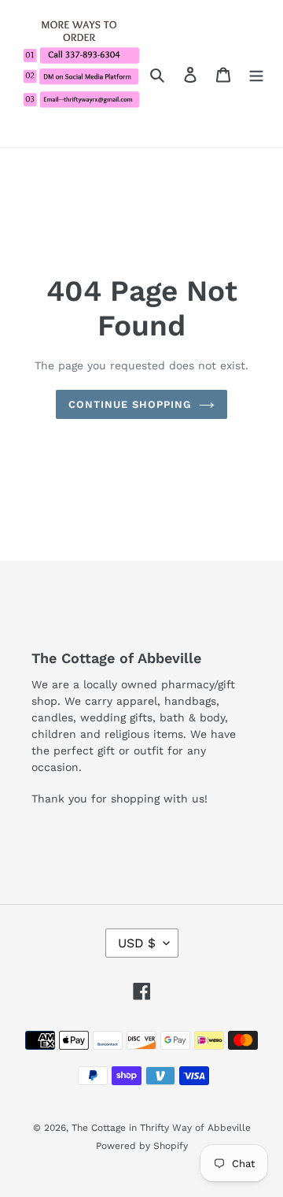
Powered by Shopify (142, 1145)
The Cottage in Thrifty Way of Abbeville (161, 1127)
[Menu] (256, 74)
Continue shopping (130, 404)
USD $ (137, 943)
